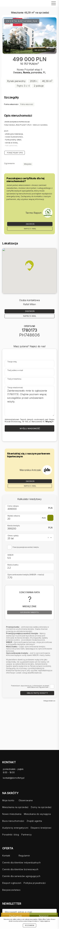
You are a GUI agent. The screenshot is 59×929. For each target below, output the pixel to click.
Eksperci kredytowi (41, 827)
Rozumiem (29, 925)
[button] (29, 265)
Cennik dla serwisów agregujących (21, 876)
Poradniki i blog (10, 834)
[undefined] (47, 213)
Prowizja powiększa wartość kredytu (26, 547)
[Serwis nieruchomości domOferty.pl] (9, 3)
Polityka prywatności (35, 883)
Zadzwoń (29, 224)
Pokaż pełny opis (15, 153)
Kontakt (6, 855)
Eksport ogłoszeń (11, 883)
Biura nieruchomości (13, 821)
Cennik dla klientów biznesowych (20, 869)
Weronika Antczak (30, 470)
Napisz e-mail (29, 229)
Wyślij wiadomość (29, 428)
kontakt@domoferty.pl (13, 778)
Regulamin (24, 855)
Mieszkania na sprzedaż (15, 807)
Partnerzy (26, 834)
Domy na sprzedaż (41, 807)
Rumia (26, 72)
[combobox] (30, 537)
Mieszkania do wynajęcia (37, 814)
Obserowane (26, 800)
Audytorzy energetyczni (15, 827)
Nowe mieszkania (11, 814)
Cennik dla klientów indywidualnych (21, 862)
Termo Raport (33, 212)
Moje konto (8, 800)
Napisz (44, 916)
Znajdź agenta (34, 821)
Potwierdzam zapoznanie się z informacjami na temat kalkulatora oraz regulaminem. (30, 686)
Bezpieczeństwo (11, 890)
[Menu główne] (53, 3)
